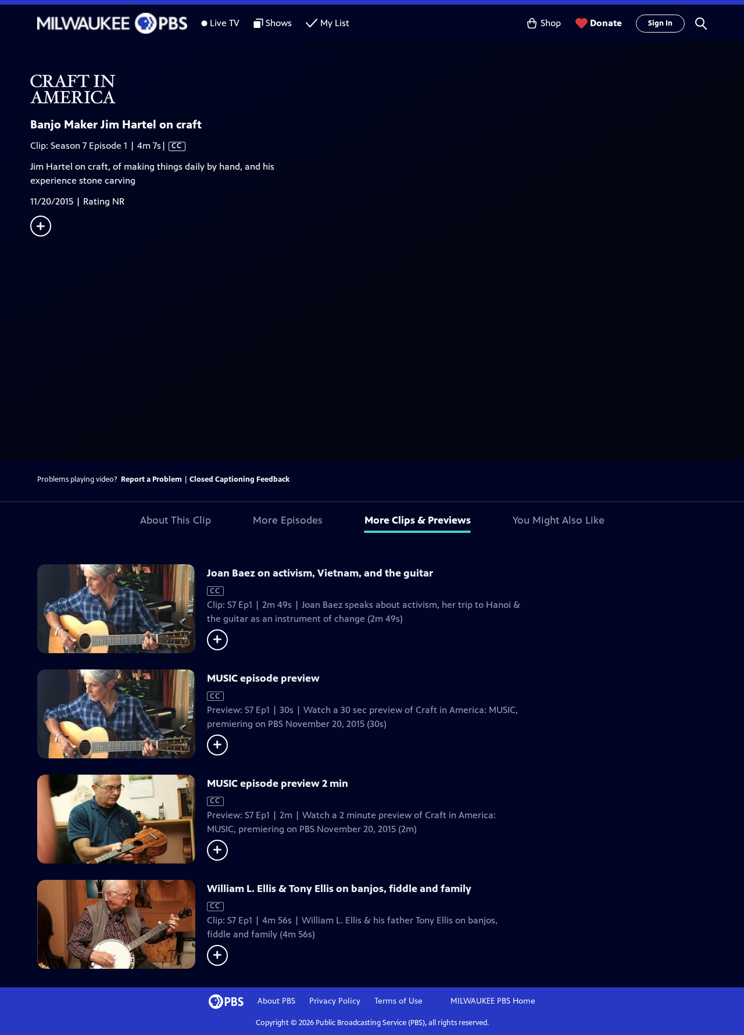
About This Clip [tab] (175, 520)
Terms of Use (398, 1001)
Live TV (224, 22)
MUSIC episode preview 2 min (277, 783)
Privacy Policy (334, 1001)
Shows (279, 22)
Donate (606, 22)
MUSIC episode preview (263, 678)
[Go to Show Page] (387, 88)
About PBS (276, 1001)
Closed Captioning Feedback (239, 479)
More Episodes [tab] (288, 520)
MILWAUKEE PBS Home (492, 1001)
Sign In (660, 23)
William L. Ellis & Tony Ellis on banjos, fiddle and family (339, 888)
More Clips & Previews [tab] (417, 520)
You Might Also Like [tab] (558, 520)
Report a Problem (151, 479)
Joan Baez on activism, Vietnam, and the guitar (320, 573)
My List (334, 22)
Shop (551, 22)
